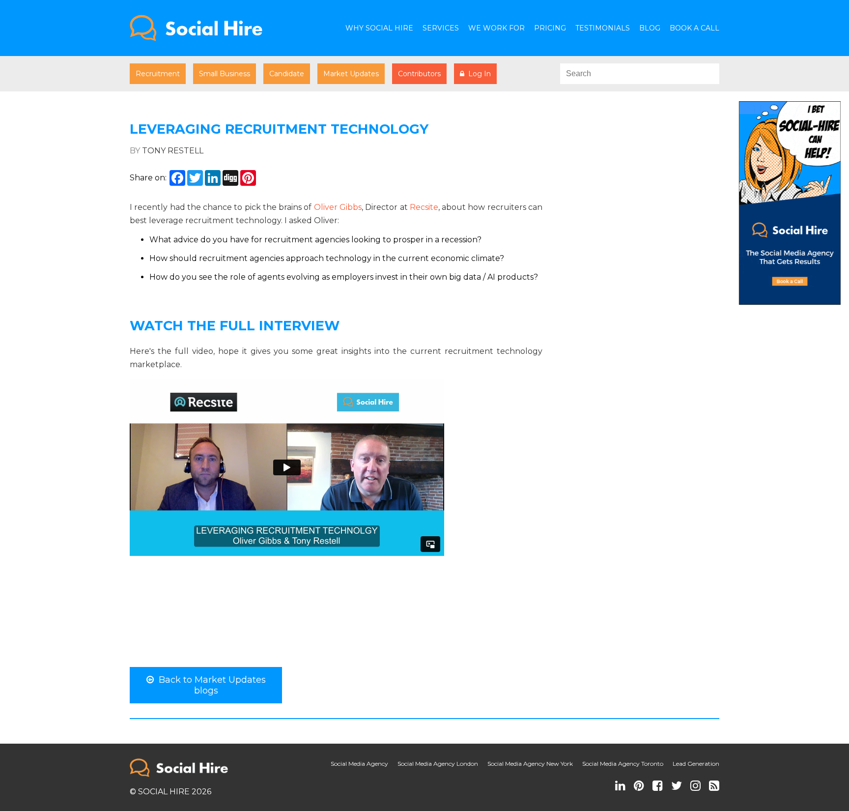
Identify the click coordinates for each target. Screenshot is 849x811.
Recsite (424, 207)
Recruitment (158, 73)
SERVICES (441, 28)
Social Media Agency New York (530, 763)
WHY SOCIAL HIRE (379, 28)
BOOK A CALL (694, 28)
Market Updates (351, 73)
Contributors (419, 73)
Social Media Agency (359, 763)
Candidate (286, 73)
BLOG (649, 28)
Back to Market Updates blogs (210, 685)
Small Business (224, 73)
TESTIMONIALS (602, 28)
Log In (477, 73)
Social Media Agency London (437, 763)
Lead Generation (696, 763)
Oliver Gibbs (338, 207)
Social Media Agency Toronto (622, 763)
